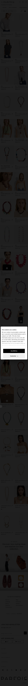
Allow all (14, 351)
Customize (13, 356)
